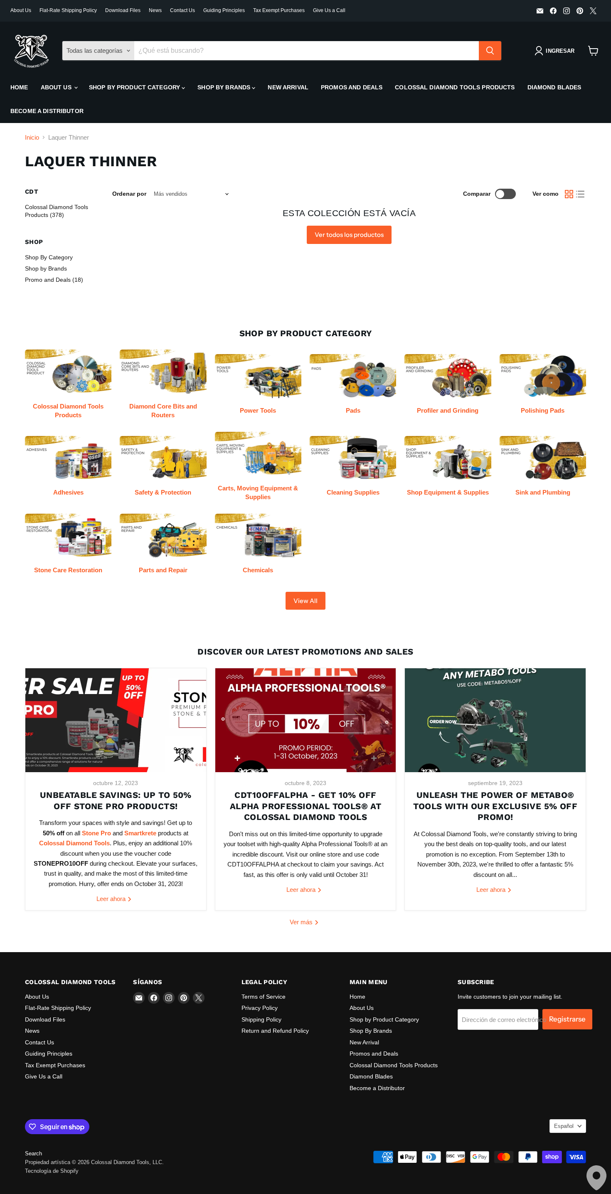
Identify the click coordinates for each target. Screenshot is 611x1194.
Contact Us (182, 10)
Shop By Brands (224, 87)
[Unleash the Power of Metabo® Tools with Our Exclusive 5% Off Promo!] (495, 720)
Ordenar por (129, 193)
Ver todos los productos (349, 235)
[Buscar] (490, 50)
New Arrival (288, 87)
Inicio (32, 137)
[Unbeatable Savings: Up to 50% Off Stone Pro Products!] (115, 720)
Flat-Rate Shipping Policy (68, 10)
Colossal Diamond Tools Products (455, 87)
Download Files (122, 10)
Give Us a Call (329, 10)
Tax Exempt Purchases (279, 10)
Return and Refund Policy (275, 1030)
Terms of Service (263, 996)
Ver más (302, 922)
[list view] (580, 194)
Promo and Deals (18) (54, 279)
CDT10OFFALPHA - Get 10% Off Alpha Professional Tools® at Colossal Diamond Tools (305, 806)
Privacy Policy (259, 1007)
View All (305, 601)
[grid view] (569, 194)
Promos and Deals (351, 87)
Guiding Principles (224, 10)
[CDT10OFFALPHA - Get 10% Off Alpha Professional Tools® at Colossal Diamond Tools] (305, 720)
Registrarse (567, 1019)
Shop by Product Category (135, 87)
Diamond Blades (554, 87)
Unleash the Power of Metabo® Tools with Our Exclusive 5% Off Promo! (495, 806)
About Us (20, 10)
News (155, 10)
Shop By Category (49, 257)
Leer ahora (111, 898)
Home (19, 87)
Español (564, 1126)
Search (33, 1153)
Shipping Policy (261, 1019)
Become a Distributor (47, 111)
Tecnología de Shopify (52, 1171)
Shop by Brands (46, 268)
